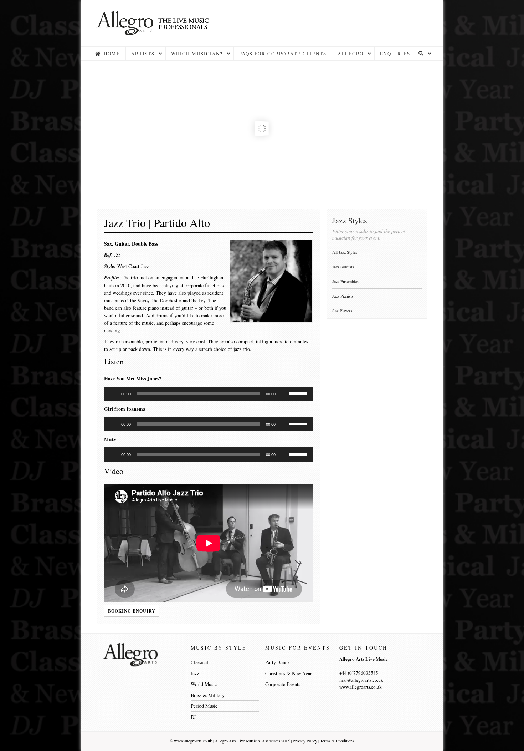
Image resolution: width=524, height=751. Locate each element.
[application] (208, 394)
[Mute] (283, 393)
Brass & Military (208, 695)
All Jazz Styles (344, 252)
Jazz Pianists (343, 296)
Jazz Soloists (343, 266)
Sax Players (342, 310)
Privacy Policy (305, 741)
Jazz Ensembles (345, 281)
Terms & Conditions (337, 741)
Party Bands (277, 662)
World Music (204, 684)
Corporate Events (282, 684)
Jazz (195, 673)
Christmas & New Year (288, 673)
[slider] (299, 393)
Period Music (204, 705)
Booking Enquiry (131, 611)
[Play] (113, 393)
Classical (199, 662)
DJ (193, 717)
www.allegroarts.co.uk (193, 741)
